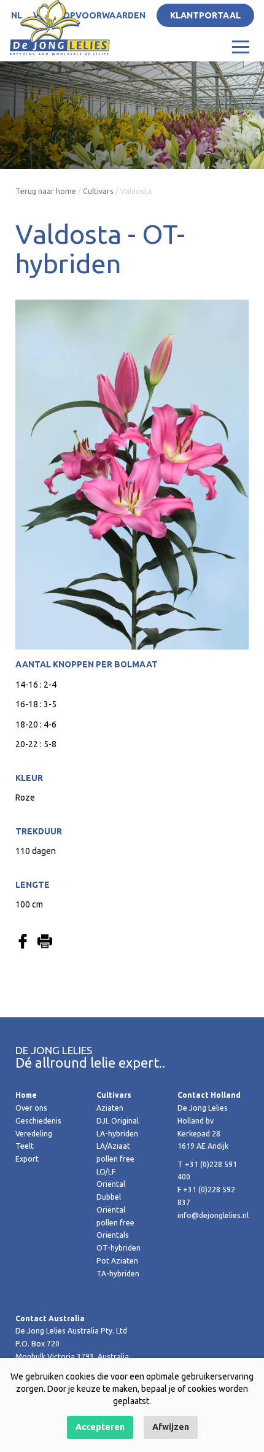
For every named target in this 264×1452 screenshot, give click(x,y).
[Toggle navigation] (240, 46)
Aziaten (109, 1108)
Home (26, 1095)
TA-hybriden (117, 1274)
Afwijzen (170, 1427)
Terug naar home (45, 191)
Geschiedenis (38, 1121)
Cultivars (98, 191)
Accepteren (100, 1427)
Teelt (24, 1146)
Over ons (31, 1108)
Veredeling (33, 1134)
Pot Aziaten (117, 1261)
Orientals (112, 1235)
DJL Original (117, 1121)
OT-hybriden (118, 1248)
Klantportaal (205, 15)
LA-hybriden (117, 1134)
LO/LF (105, 1172)
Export (27, 1159)
